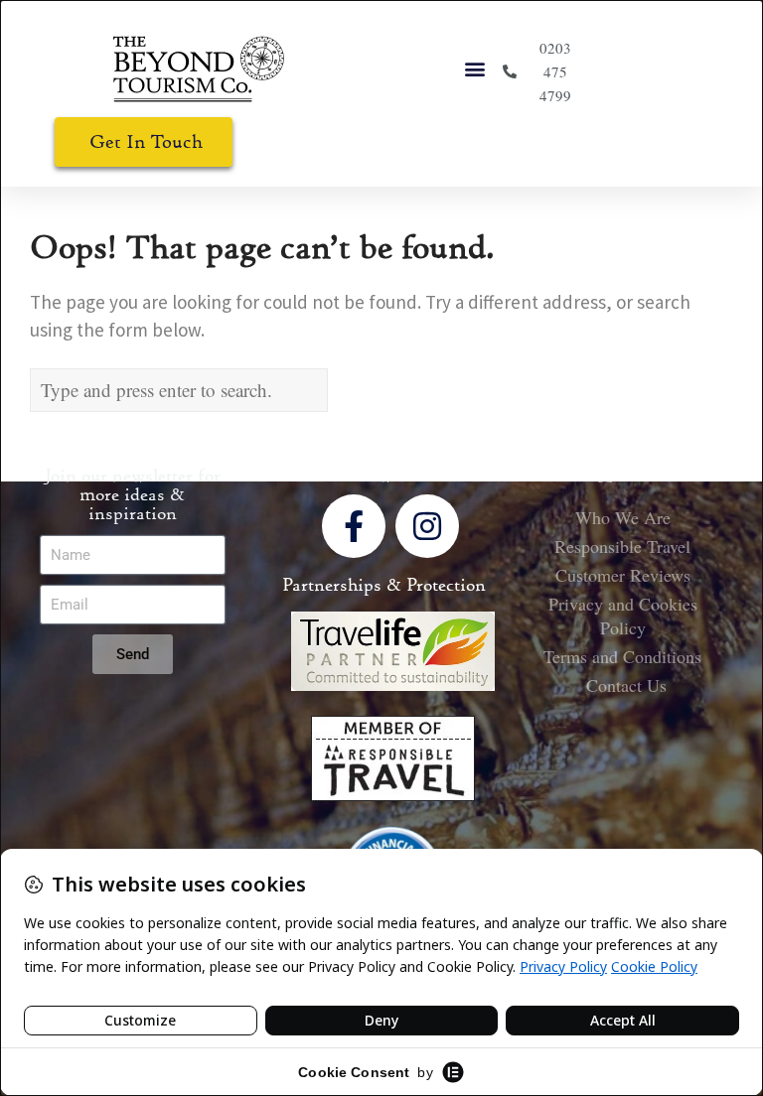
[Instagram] (427, 526)
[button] (475, 69)
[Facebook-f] (353, 526)
